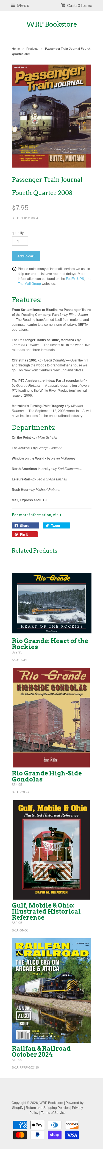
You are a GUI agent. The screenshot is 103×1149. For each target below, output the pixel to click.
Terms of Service (53, 1113)
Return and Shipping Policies (47, 1108)
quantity (18, 233)
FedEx (71, 279)
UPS (80, 279)
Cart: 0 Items (79, 5)
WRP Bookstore (51, 24)
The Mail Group (29, 284)
